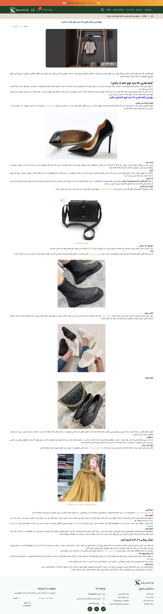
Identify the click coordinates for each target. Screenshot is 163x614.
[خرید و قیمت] (81, 348)
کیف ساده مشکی (107, 189)
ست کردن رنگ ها (109, 550)
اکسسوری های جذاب (143, 512)
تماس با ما (130, 10)
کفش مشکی (50, 105)
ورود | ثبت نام (47, 10)
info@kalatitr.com (94, 594)
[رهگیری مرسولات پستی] (33, 10)
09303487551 (94, 604)
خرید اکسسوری (123, 594)
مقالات (108, 10)
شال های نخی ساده (96, 448)
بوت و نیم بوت (94, 254)
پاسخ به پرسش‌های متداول (119, 604)
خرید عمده (150, 594)
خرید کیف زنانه (148, 600)
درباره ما (139, 10)
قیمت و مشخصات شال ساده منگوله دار (81, 504)
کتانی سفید (106, 316)
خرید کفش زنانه (123, 597)
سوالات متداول (118, 10)
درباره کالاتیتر (149, 604)
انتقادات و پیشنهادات (121, 600)
